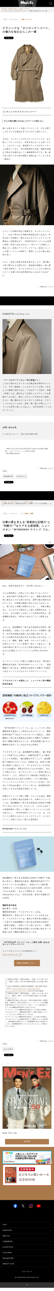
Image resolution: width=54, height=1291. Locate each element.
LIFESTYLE (14, 502)
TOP (5, 1225)
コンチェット (21, 476)
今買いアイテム (24, 9)
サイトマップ (27, 1271)
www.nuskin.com (11, 954)
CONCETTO (8, 476)
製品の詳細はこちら (26, 963)
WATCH (6, 1236)
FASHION (13, 9)
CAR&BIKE (8, 1242)
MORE (27, 1142)
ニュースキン (8, 1049)
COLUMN (7, 1253)
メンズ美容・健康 (27, 502)
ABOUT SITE (8, 1264)
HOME (4, 9)
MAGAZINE (8, 1258)
